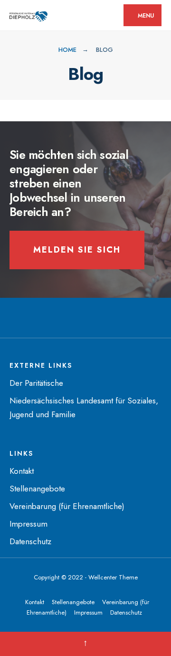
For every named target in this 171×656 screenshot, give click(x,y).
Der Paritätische (36, 383)
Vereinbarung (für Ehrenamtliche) (67, 506)
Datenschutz (30, 541)
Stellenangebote (37, 488)
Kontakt (22, 471)
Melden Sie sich (77, 250)
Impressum (29, 523)
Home (67, 49)
